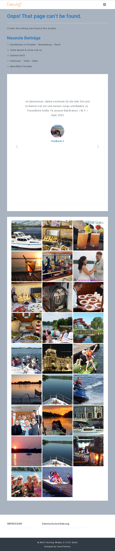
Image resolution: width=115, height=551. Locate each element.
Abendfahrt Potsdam (21, 66)
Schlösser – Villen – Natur (24, 61)
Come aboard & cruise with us (26, 50)
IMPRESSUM (14, 523)
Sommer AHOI (17, 55)
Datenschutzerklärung (55, 523)
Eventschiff (14, 4)
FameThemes (64, 546)
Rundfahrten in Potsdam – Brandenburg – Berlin (35, 44)
